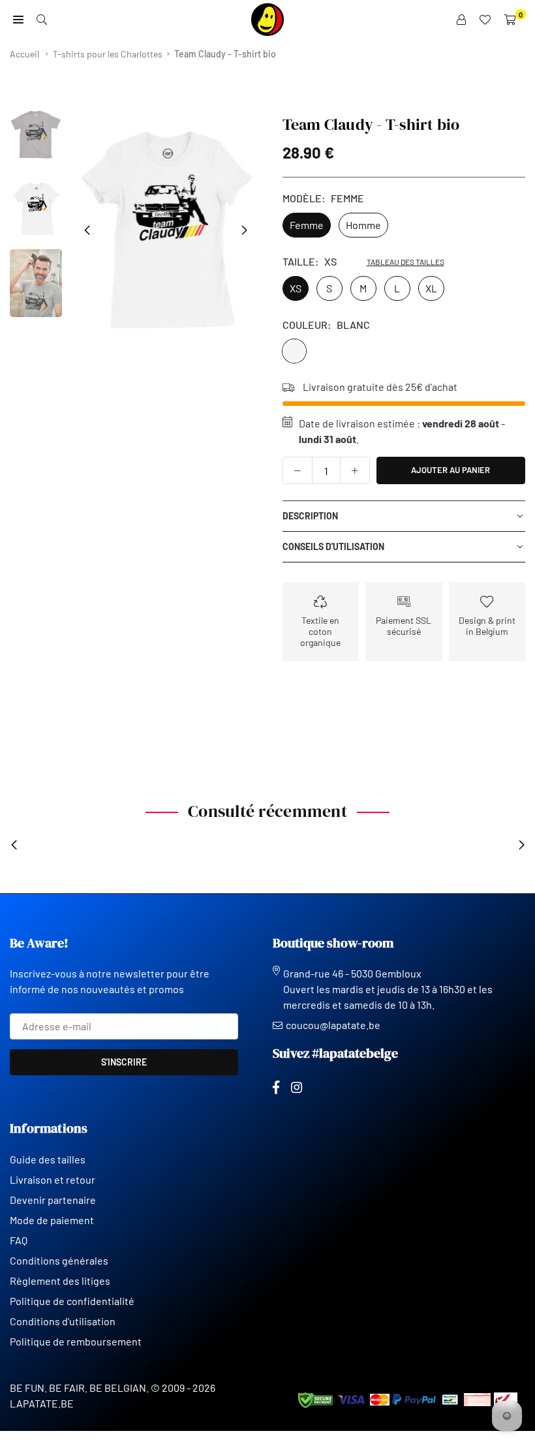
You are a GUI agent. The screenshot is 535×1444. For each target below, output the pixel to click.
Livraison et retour (52, 1179)
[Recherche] (42, 19)
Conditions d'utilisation (62, 1321)
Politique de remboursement (76, 1341)
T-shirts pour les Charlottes (107, 53)
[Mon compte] (461, 19)
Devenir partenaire (53, 1199)
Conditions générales (59, 1260)
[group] (166, 230)
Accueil (24, 53)
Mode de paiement (52, 1220)
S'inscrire (124, 1062)
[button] (244, 230)
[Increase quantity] (355, 470)
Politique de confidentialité (72, 1301)
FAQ (18, 1240)
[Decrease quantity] (297, 470)
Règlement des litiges (60, 1280)
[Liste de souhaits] (484, 19)
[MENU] (18, 19)
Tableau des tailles (405, 261)
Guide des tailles (47, 1159)
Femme (307, 225)
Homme (363, 225)
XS (295, 288)
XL (431, 288)
